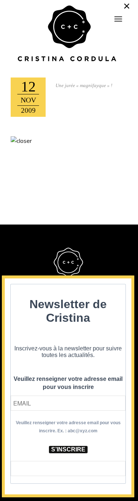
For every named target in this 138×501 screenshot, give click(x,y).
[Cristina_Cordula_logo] (68, 34)
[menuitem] (118, 15)
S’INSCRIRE (68, 449)
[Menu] (118, 19)
